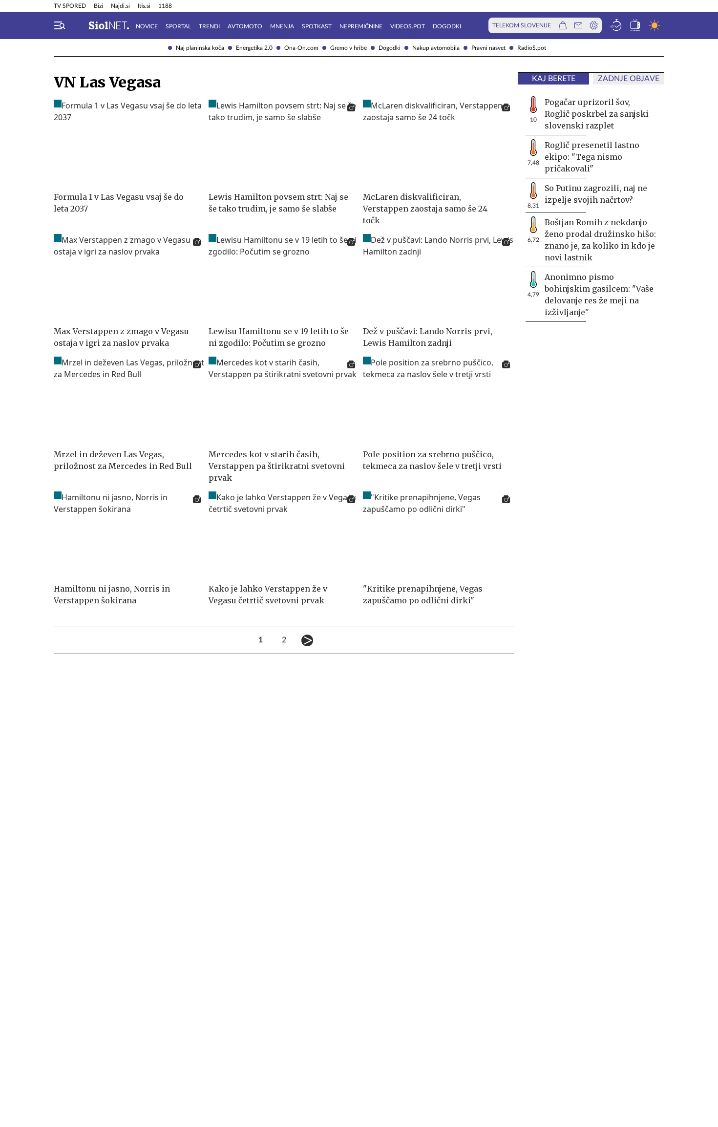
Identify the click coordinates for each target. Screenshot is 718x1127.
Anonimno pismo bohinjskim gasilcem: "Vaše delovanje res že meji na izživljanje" (599, 294)
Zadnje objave (628, 79)
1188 (165, 6)
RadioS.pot (531, 48)
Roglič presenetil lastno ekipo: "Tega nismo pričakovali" (592, 156)
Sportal (178, 26)
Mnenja (282, 26)
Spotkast (317, 26)
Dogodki (390, 48)
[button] (59, 25)
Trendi (209, 26)
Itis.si (144, 6)
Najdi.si (120, 6)
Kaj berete (553, 79)
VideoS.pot (407, 26)
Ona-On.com (301, 48)
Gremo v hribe (348, 48)
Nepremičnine (360, 26)
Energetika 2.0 (254, 48)
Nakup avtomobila (436, 48)
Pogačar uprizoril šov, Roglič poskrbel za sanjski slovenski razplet (597, 113)
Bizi (98, 6)
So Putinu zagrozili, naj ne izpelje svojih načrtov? (596, 194)
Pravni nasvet (488, 48)
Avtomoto (245, 26)
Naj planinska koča (200, 48)
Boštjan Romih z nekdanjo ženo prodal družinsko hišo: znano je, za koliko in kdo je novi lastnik (600, 239)
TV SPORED (70, 6)
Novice (147, 26)
